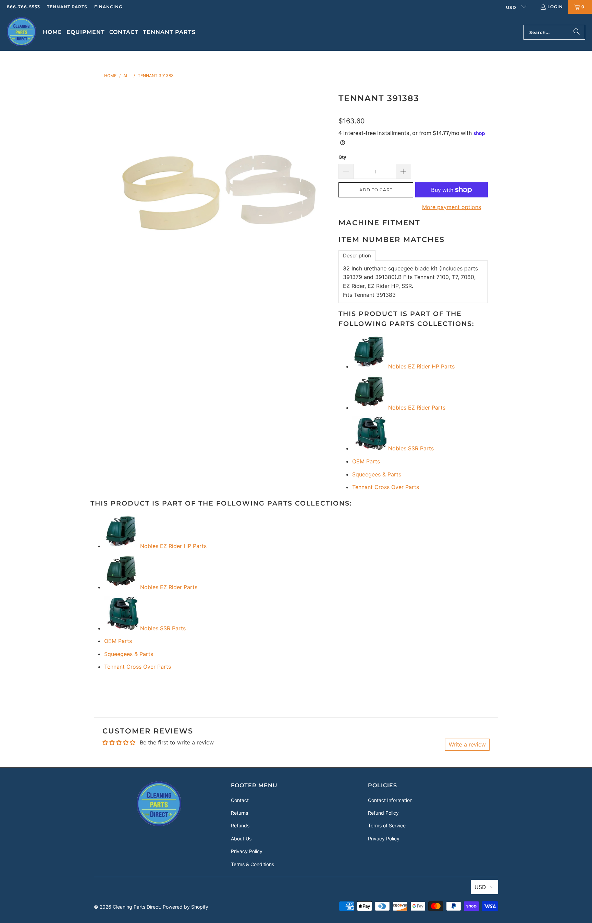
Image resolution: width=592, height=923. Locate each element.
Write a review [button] (467, 744)
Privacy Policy (246, 851)
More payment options (451, 207)
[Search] (576, 32)
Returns (239, 813)
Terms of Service (387, 825)
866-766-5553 (23, 6)
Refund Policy (383, 813)
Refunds (240, 825)
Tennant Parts (67, 6)
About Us (241, 838)
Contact (240, 800)
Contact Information (390, 800)
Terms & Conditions (252, 864)
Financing (108, 6)
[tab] (356, 255)
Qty (342, 157)
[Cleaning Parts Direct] (21, 32)
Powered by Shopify (185, 907)
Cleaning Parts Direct (136, 907)
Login (555, 6)
